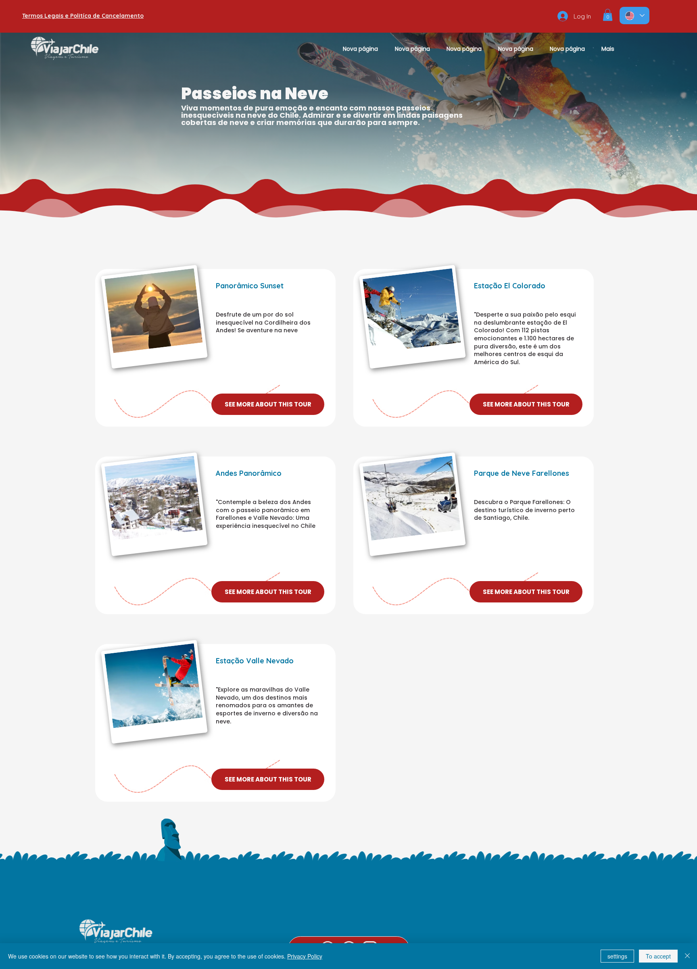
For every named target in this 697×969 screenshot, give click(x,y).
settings (617, 956)
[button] (608, 15)
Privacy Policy (304, 956)
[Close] (687, 956)
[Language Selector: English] (634, 15)
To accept (658, 956)
